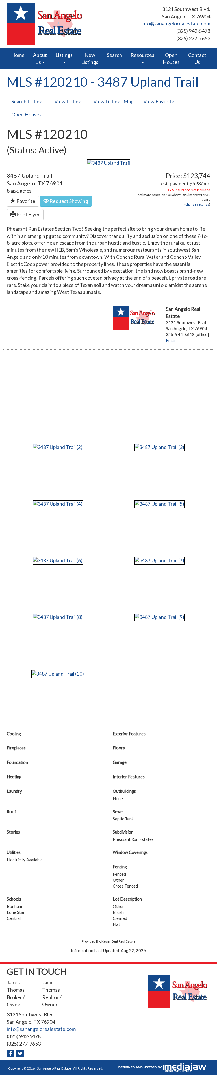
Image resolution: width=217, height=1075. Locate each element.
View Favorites (160, 101)
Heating (14, 776)
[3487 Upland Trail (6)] (58, 560)
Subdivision (123, 832)
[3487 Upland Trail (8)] (58, 617)
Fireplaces (16, 747)
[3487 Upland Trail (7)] (159, 560)
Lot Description (127, 899)
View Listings (69, 101)
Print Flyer (28, 214)
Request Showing (68, 201)
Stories (13, 832)
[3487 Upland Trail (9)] (159, 617)
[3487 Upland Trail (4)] (58, 503)
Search (114, 55)
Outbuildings (124, 791)
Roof (11, 811)
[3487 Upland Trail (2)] (58, 447)
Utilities (14, 852)
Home (18, 55)
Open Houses (171, 58)
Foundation (17, 762)
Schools (14, 899)
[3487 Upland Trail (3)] (159, 447)
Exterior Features (129, 733)
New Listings (89, 58)
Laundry (14, 791)
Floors (119, 747)
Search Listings (28, 101)
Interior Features (129, 776)
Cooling (14, 733)
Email (170, 340)
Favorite (25, 201)
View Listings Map (113, 101)
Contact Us (197, 58)
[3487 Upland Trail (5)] (159, 503)
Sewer (118, 811)
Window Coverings (130, 852)
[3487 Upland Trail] (108, 163)
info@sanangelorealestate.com (175, 23)
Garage (120, 762)
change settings (197, 204)
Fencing (120, 866)
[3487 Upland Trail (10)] (57, 673)
